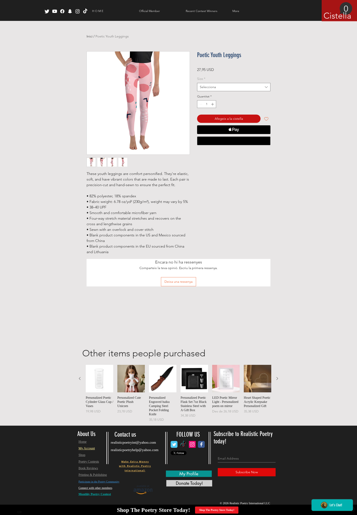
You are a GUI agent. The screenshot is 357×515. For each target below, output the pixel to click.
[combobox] (233, 87)
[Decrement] (200, 104)
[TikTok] (85, 11)
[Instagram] (77, 11)
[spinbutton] (206, 104)
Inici (90, 36)
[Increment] (212, 104)
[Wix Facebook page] (201, 444)
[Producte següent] (277, 378)
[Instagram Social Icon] (192, 444)
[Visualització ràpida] (99, 378)
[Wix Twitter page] (174, 444)
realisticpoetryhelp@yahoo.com (134, 450)
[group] (178, 393)
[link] (338, 11)
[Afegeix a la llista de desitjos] (266, 119)
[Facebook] (62, 11)
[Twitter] (47, 11)
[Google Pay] (233, 141)
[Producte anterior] (79, 378)
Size (201, 79)
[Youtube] (54, 11)
